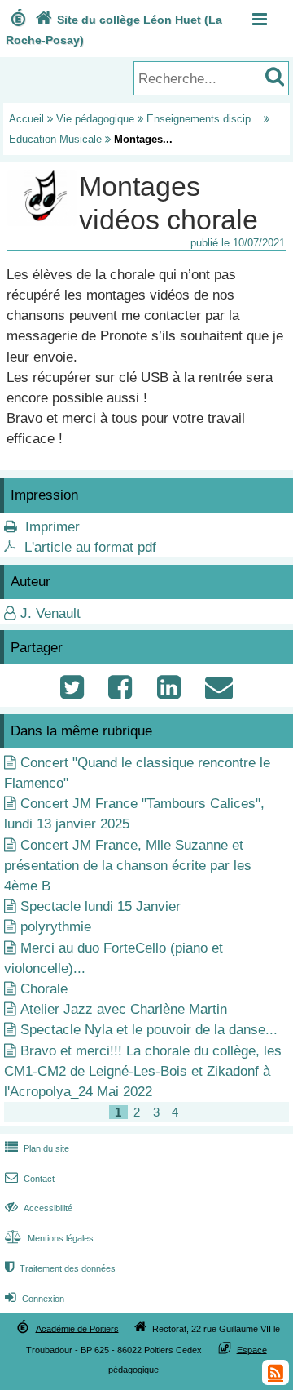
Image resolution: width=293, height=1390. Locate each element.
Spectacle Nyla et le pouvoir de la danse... (149, 1029)
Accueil (26, 119)
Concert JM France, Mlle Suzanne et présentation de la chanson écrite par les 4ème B (127, 865)
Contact (30, 1178)
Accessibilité (38, 1208)
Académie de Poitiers (77, 1328)
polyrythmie (55, 927)
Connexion (34, 1298)
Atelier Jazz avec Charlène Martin (123, 1009)
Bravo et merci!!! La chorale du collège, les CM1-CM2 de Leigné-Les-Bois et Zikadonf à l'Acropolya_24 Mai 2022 (143, 1071)
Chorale (44, 989)
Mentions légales (49, 1238)
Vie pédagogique (95, 119)
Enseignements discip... (203, 119)
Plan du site (37, 1148)
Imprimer (52, 527)
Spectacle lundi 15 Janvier (100, 906)
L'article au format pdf (90, 547)
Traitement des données (60, 1268)
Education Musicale (55, 139)
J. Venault (50, 613)
